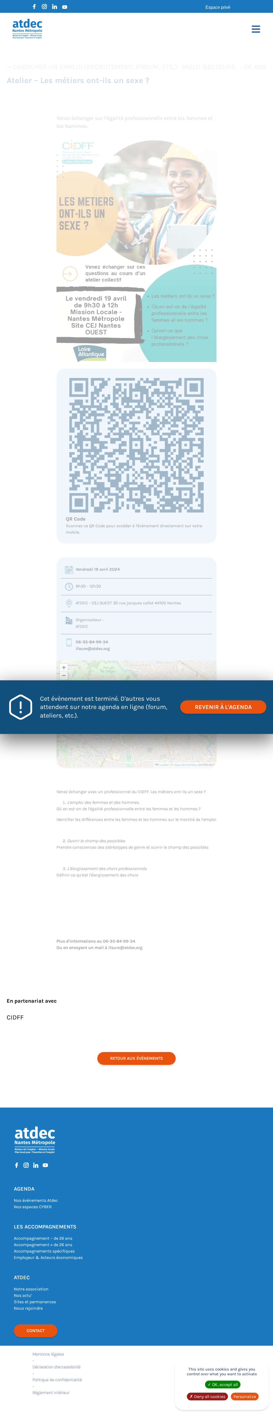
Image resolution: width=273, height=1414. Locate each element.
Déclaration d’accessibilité (57, 1366)
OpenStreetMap (186, 765)
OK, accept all (224, 1384)
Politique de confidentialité (57, 1379)
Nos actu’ (23, 1295)
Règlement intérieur (51, 1392)
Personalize (245, 1396)
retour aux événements (136, 1058)
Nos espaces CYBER (33, 1206)
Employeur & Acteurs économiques (48, 1257)
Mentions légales (48, 1354)
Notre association (31, 1288)
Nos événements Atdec (36, 1200)
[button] (64, 668)
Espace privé (218, 7)
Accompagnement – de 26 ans (43, 1238)
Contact (36, 1330)
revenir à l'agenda (223, 706)
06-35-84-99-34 (92, 641)
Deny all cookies (209, 1396)
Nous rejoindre (28, 1308)
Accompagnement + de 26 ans (43, 1244)
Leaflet (163, 765)
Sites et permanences (35, 1301)
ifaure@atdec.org (93, 648)
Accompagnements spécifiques (44, 1251)
